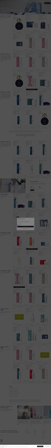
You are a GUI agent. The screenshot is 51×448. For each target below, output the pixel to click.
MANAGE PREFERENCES (47, 446)
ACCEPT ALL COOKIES (40, 446)
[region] (25, 446)
